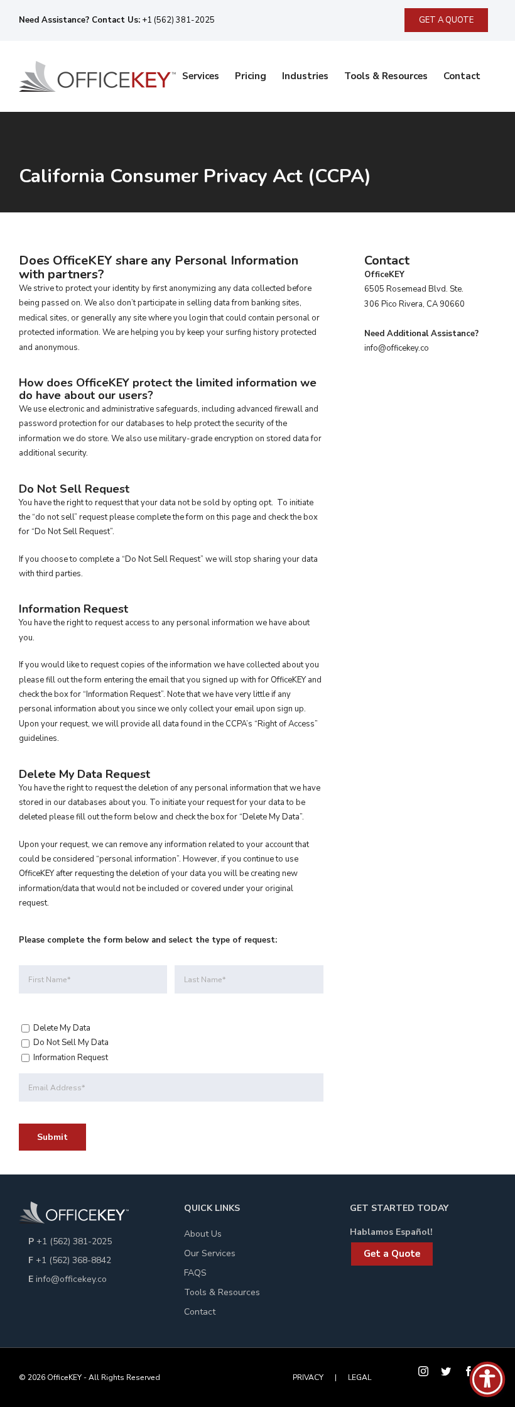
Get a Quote (392, 1253)
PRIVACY (308, 1377)
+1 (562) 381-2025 (177, 20)
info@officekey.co (71, 1279)
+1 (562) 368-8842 (73, 1260)
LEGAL (359, 1377)
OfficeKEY (64, 1377)
